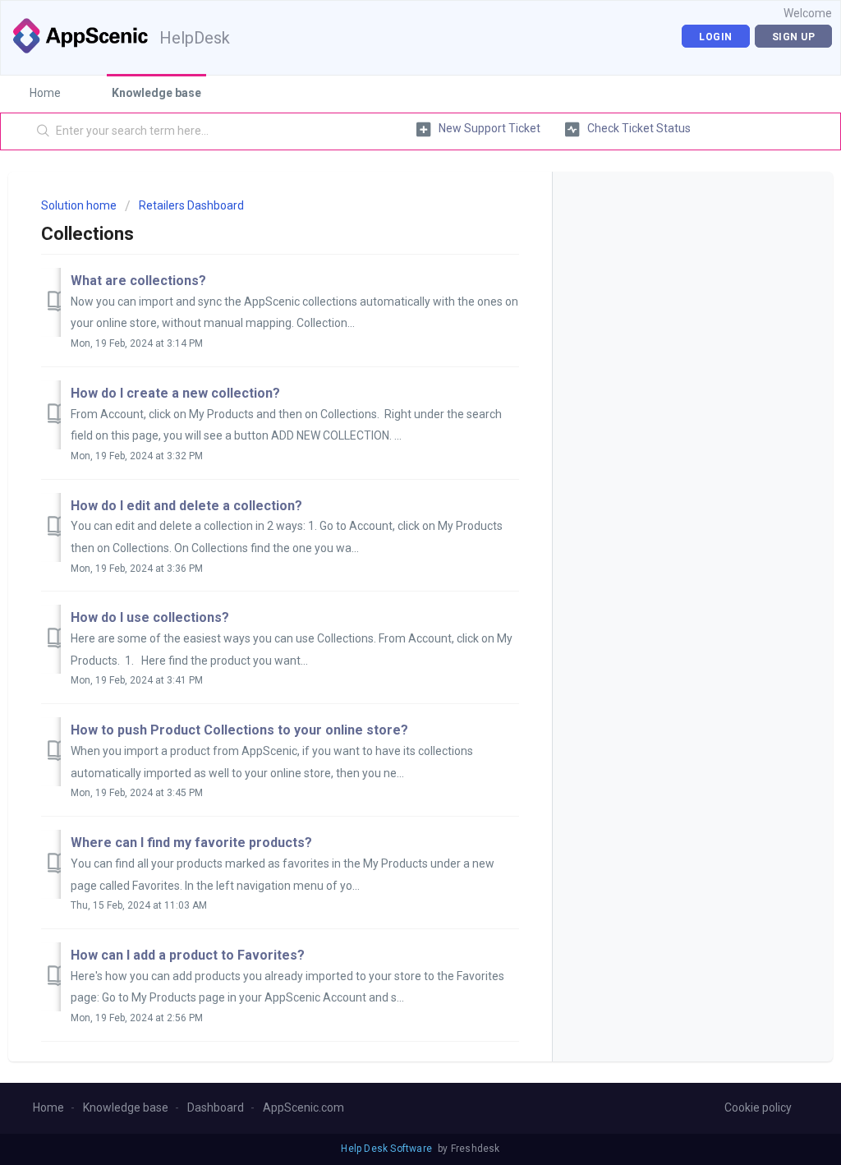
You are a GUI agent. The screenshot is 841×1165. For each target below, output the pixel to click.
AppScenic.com (303, 1107)
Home (45, 92)
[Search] (43, 131)
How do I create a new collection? (175, 393)
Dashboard (215, 1107)
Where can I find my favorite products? (191, 842)
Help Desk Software (387, 1148)
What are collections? (138, 280)
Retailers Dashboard (191, 205)
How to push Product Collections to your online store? (239, 730)
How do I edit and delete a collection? (186, 505)
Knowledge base (156, 92)
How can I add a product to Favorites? (188, 955)
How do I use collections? (150, 617)
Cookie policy (758, 1107)
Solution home (80, 205)
